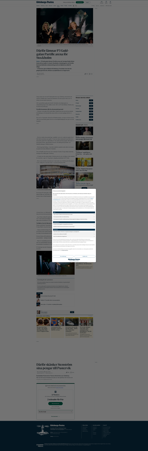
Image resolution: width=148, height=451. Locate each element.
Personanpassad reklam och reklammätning (61, 216)
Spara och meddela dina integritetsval (60, 236)
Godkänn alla (85, 256)
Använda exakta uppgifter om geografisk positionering (62, 224)
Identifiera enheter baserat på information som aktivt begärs (64, 226)
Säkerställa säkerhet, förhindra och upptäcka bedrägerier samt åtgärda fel (66, 231)
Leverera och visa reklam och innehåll (60, 234)
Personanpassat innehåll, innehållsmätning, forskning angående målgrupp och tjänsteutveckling (70, 219)
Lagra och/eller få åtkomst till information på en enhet (62, 214)
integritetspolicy (65, 250)
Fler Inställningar (63, 256)
